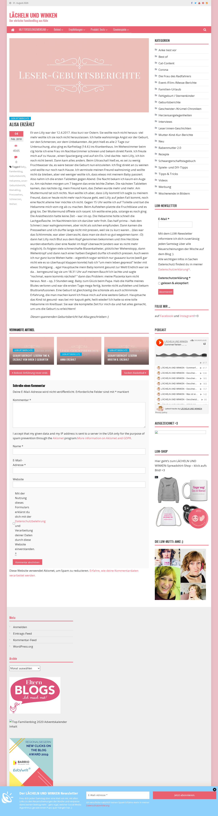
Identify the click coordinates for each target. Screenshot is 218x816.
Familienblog (15, 171)
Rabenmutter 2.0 (170, 148)
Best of (163, 57)
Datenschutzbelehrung (30, 521)
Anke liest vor (167, 50)
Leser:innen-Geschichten (175, 128)
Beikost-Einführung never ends (31, 372)
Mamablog (14, 189)
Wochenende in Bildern (174, 193)
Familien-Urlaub (170, 89)
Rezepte (164, 154)
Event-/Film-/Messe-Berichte (178, 83)
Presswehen (15, 194)
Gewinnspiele (119, 29)
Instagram (187, 316)
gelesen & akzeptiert (174, 283)
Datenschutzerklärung (97, 805)
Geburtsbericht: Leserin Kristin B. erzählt (122, 357)
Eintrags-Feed (22, 633)
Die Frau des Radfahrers (175, 76)
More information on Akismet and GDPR (104, 438)
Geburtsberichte (20, 118)
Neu (161, 141)
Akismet (58, 438)
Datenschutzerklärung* (174, 269)
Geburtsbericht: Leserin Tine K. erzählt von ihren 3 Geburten (31, 357)
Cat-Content (166, 63)
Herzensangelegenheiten (175, 115)
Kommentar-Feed (25, 640)
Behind (57, 29)
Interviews (165, 122)
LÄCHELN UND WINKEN (33, 15)
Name (18, 446)
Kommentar (22, 400)
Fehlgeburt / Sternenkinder (177, 96)
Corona (163, 70)
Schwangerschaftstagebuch (177, 161)
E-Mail (163, 219)
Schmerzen (15, 199)
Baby (23, 166)
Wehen (13, 203)
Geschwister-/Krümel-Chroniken (180, 109)
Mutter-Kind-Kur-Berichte (176, 135)
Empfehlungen (76, 29)
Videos (163, 180)
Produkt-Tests (98, 29)
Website (18, 479)
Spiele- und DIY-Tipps (173, 167)
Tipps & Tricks (168, 174)
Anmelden (20, 627)
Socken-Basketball (134, 372)
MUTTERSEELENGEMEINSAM (32, 29)
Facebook (166, 316)
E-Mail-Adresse (19, 462)
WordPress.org (23, 646)
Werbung (165, 187)
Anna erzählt (68, 359)
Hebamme (14, 180)
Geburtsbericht (17, 175)
